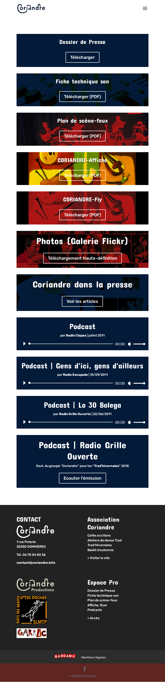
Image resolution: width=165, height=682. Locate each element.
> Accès (93, 618)
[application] (82, 344)
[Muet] (129, 344)
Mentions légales (93, 657)
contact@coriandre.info (36, 563)
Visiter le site (100, 558)
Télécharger (82, 57)
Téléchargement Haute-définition (82, 258)
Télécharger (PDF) (82, 96)
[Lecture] (24, 343)
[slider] (138, 344)
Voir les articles (82, 301)
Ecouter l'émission (82, 478)
